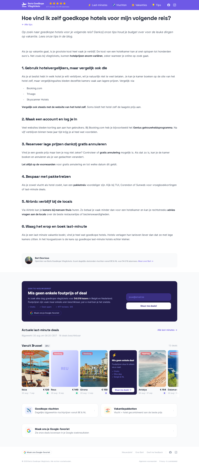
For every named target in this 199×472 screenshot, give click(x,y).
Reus (53, 389)
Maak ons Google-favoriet (38, 452)
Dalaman (172, 389)
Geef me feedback (155, 452)
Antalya (143, 389)
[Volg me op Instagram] (174, 5)
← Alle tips (27, 24)
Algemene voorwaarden (148, 461)
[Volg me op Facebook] (168, 5)
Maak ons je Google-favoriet (46, 313)
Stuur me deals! (148, 306)
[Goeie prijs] (47, 393)
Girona (84, 389)
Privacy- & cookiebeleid (168, 461)
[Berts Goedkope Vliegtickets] (33, 4)
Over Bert (139, 452)
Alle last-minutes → (167, 330)
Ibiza (24, 389)
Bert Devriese (42, 258)
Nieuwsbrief (127, 452)
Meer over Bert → (145, 261)
